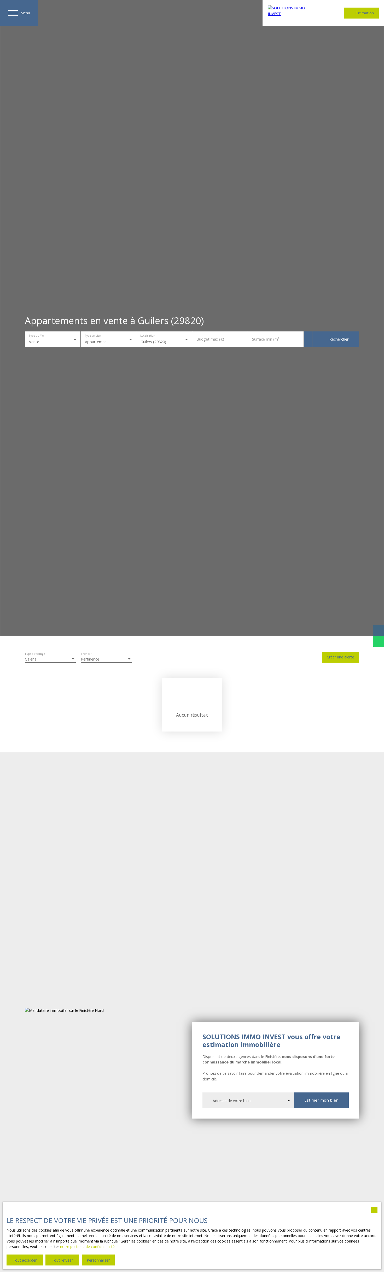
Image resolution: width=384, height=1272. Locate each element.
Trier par (86, 654)
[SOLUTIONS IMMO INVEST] (293, 13)
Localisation (147, 336)
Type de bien (93, 336)
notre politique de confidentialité (87, 1246)
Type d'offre (36, 336)
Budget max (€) (210, 339)
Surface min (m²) (266, 339)
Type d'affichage (35, 654)
